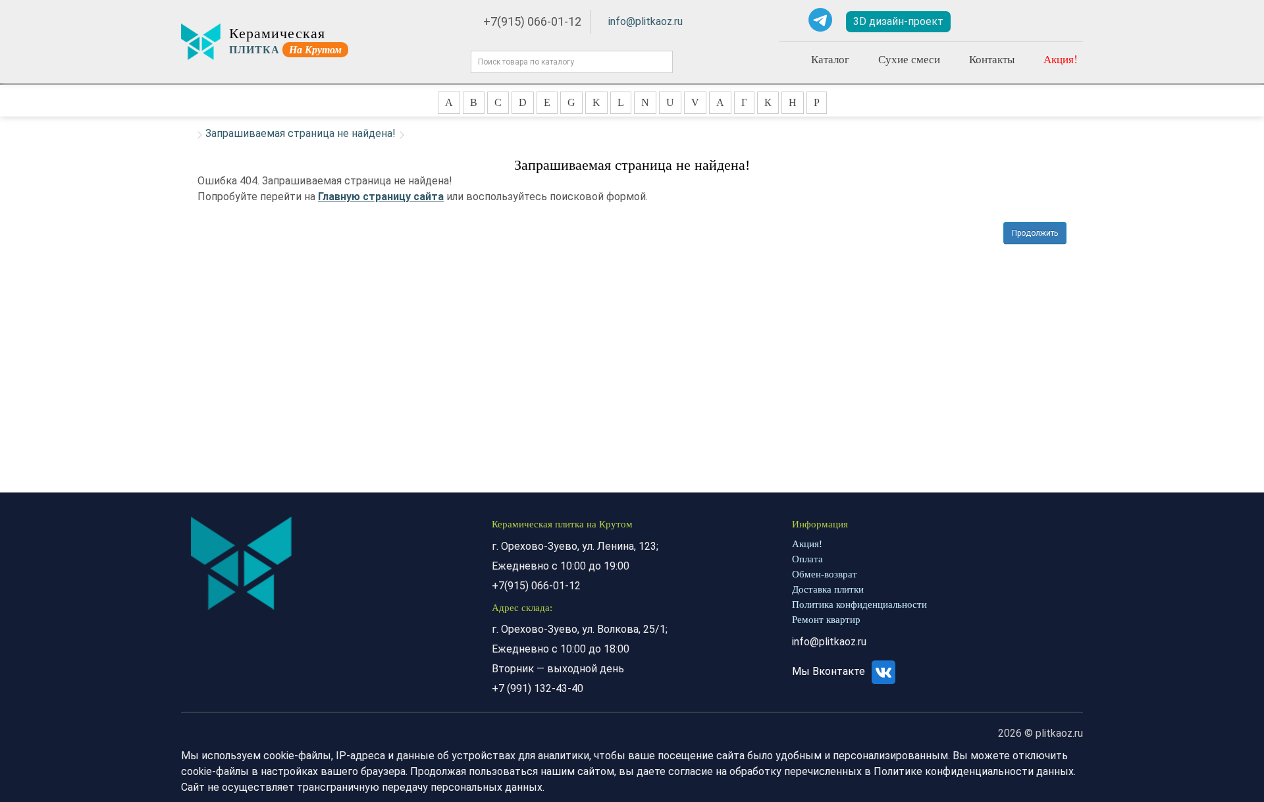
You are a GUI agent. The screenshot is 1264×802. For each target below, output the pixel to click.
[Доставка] (984, 21)
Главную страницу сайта (381, 196)
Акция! (1060, 59)
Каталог (830, 59)
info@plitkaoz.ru (645, 21)
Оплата (807, 559)
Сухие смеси (909, 59)
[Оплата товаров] (1022, 21)
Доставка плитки (828, 589)
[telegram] (820, 20)
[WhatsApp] (789, 20)
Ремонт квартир (826, 619)
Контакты (991, 59)
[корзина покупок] (1062, 22)
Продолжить (1035, 233)
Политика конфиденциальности (859, 604)
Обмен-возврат (824, 574)
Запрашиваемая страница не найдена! (300, 133)
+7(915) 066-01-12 (532, 21)
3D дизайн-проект (898, 21)
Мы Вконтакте (830, 671)
